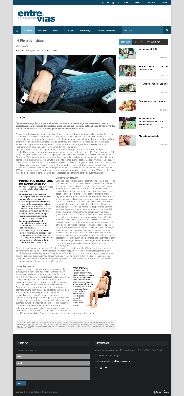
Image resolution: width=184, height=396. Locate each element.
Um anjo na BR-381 (148, 49)
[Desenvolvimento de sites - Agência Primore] (161, 392)
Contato (164, 2)
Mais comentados (154, 41)
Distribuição (86, 30)
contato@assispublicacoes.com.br (115, 361)
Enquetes (57, 30)
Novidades (42, 30)
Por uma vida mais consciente (153, 84)
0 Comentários (51, 50)
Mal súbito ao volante (149, 136)
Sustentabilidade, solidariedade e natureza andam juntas (151, 121)
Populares (125, 41)
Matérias (28, 30)
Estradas (19, 50)
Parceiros (151, 2)
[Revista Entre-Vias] (36, 15)
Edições (70, 30)
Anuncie (138, 2)
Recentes (138, 41)
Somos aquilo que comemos (153, 101)
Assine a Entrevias (106, 30)
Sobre (126, 2)
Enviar (20, 383)
